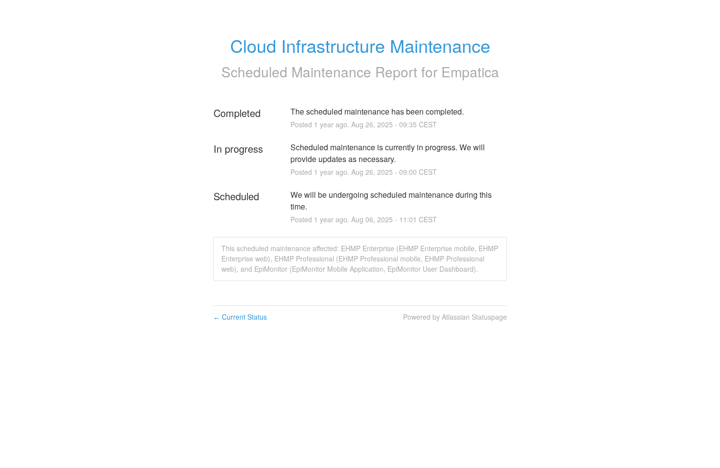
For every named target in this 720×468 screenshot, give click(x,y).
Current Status (240, 317)
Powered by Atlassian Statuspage (455, 317)
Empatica (470, 71)
